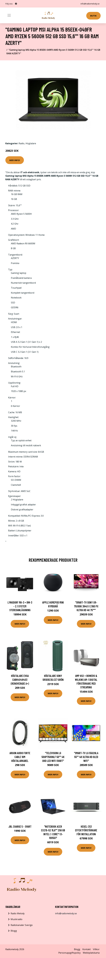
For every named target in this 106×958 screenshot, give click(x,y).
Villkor (96, 949)
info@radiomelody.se (90, 3)
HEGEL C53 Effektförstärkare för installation (86, 830)
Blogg (14, 930)
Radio (21, 143)
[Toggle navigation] (9, 15)
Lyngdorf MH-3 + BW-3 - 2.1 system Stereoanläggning (20, 606)
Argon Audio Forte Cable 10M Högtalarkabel (20, 756)
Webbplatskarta (91, 952)
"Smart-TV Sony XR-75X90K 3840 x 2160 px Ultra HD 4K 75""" (86, 606)
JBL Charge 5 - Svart (19, 826)
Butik (93, 15)
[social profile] (16, 3)
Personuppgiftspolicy (69, 952)
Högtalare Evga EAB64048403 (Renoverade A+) (20, 679)
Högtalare (31, 143)
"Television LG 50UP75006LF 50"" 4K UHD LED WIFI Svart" (53, 756)
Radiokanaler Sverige (22, 925)
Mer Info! (14, 160)
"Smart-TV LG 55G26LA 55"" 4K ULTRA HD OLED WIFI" (86, 756)
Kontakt (86, 949)
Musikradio (16, 919)
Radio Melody (18, 913)
